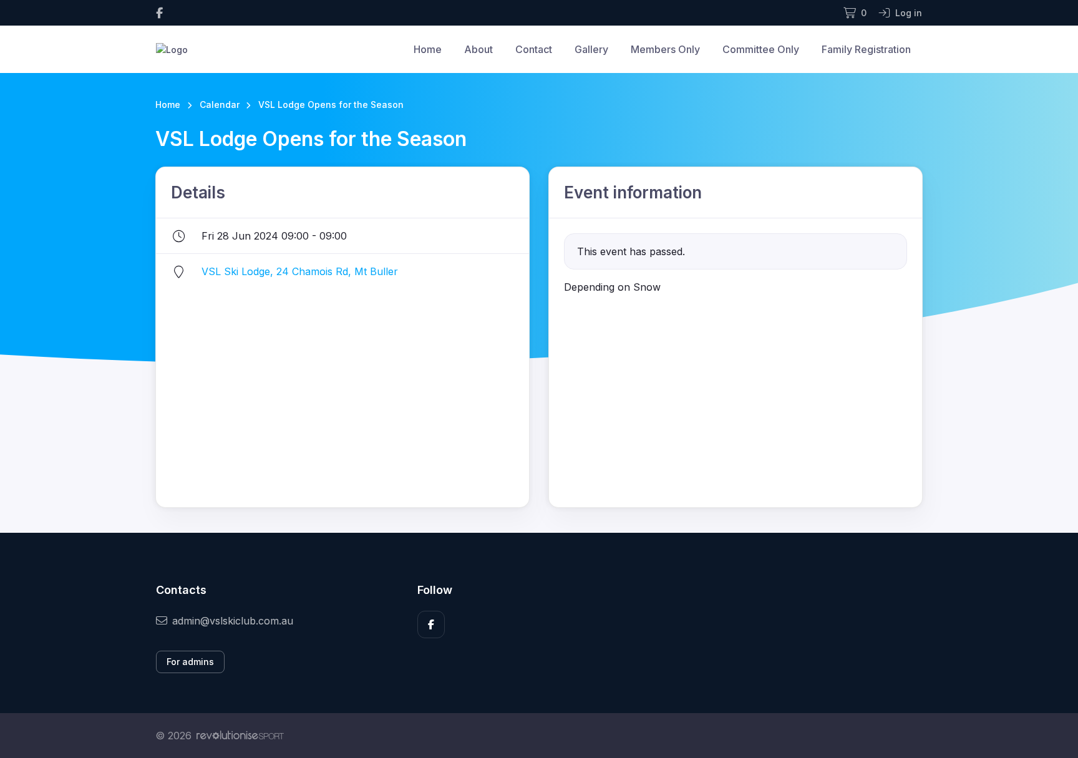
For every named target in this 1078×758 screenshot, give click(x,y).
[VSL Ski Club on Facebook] (159, 12)
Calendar (220, 104)
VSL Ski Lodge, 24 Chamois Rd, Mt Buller (300, 271)
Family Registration (866, 49)
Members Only (665, 49)
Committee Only (760, 49)
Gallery (591, 49)
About (478, 49)
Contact (533, 49)
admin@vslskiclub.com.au (232, 621)
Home (428, 49)
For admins (190, 661)
